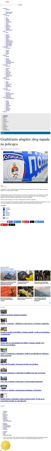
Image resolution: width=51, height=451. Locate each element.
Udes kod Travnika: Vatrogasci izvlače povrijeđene (19, 364)
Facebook (7, 207)
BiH (4, 118)
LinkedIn (7, 215)
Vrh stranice (4, 409)
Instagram (26, 221)
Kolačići (5, 428)
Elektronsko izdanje (7, 435)
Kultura (4, 55)
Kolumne (5, 128)
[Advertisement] (25, 237)
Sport (4, 31)
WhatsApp (7, 213)
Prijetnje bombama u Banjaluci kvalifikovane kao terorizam (23, 373)
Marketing (5, 424)
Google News (40, 221)
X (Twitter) (7, 209)
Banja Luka (5, 126)
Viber (6, 210)
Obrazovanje (6, 121)
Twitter (4, 432)
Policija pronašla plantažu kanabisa (14, 315)
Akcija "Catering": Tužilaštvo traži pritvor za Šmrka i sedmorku (25, 324)
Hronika (5, 125)
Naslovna (5, 8)
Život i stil (5, 64)
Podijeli (3, 205)
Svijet (4, 124)
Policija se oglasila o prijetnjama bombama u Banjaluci (21, 390)
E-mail (6, 217)
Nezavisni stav (6, 130)
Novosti (5, 14)
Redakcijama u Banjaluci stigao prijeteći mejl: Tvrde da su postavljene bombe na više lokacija (22, 400)
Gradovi (5, 119)
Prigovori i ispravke (5, 267)
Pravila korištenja (6, 425)
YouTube (5, 224)
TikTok (12, 224)
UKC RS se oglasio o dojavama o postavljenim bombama (22, 382)
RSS (4, 433)
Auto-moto (5, 88)
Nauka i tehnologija (7, 97)
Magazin (5, 78)
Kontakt (5, 423)
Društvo (5, 120)
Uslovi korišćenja (6, 426)
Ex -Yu (4, 122)
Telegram (7, 212)
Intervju (4, 127)
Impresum (5, 429)
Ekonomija (5, 46)
